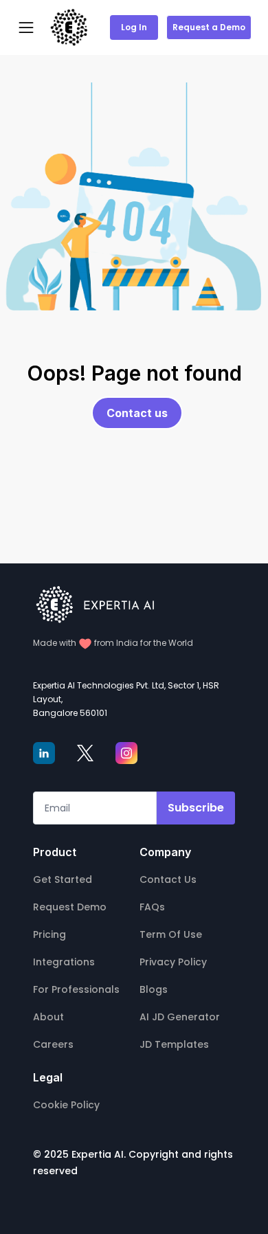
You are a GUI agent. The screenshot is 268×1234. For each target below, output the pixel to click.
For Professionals (76, 989)
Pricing (49, 934)
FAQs (152, 907)
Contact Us (168, 879)
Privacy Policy (173, 962)
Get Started (62, 879)
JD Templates (174, 1044)
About (48, 1017)
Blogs (153, 989)
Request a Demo (208, 27)
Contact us (137, 413)
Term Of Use (170, 934)
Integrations (64, 962)
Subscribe (196, 808)
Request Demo (70, 907)
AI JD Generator (179, 1017)
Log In (134, 27)
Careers (53, 1044)
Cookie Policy (66, 1105)
